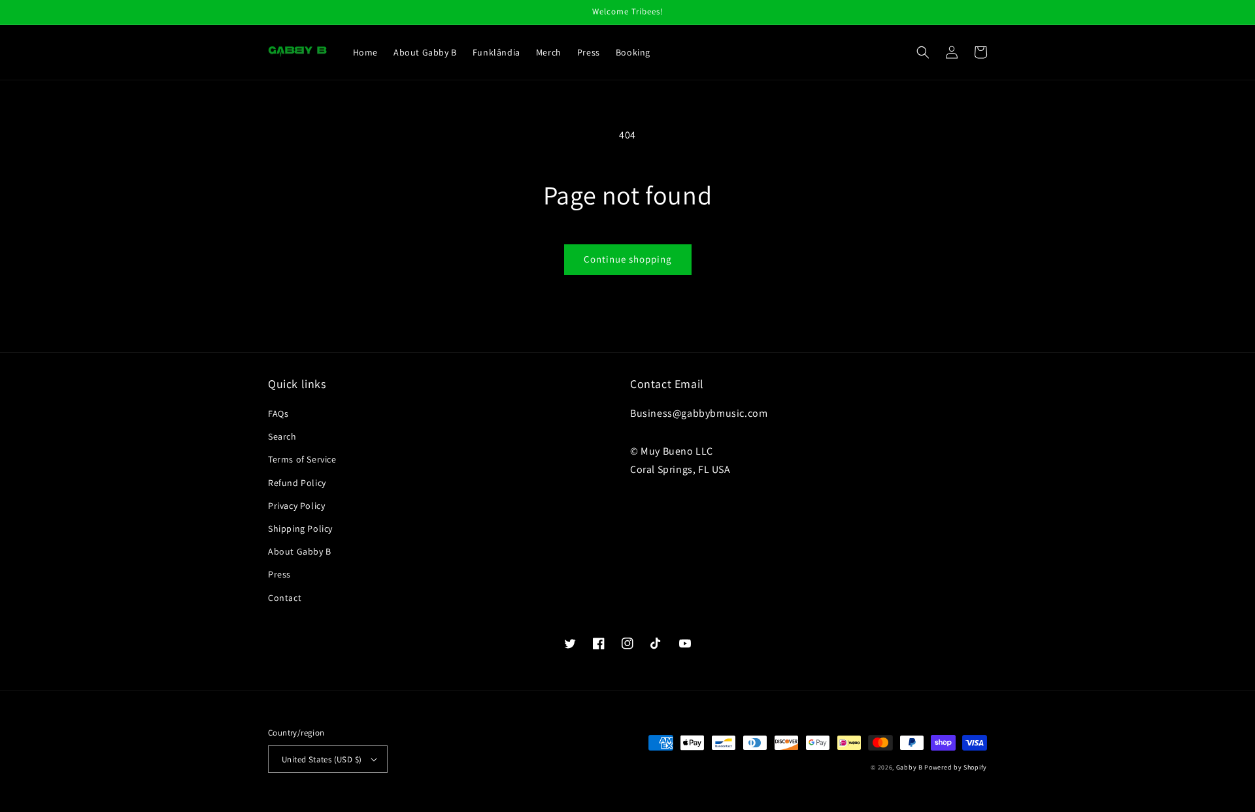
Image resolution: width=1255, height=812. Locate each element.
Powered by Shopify (955, 767)
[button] (923, 52)
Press (279, 574)
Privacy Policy (296, 506)
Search (282, 436)
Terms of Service (302, 459)
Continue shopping (628, 259)
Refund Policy (297, 483)
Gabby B (909, 767)
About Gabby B (299, 551)
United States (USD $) (321, 759)
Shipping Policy (300, 528)
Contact (284, 598)
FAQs (278, 413)
